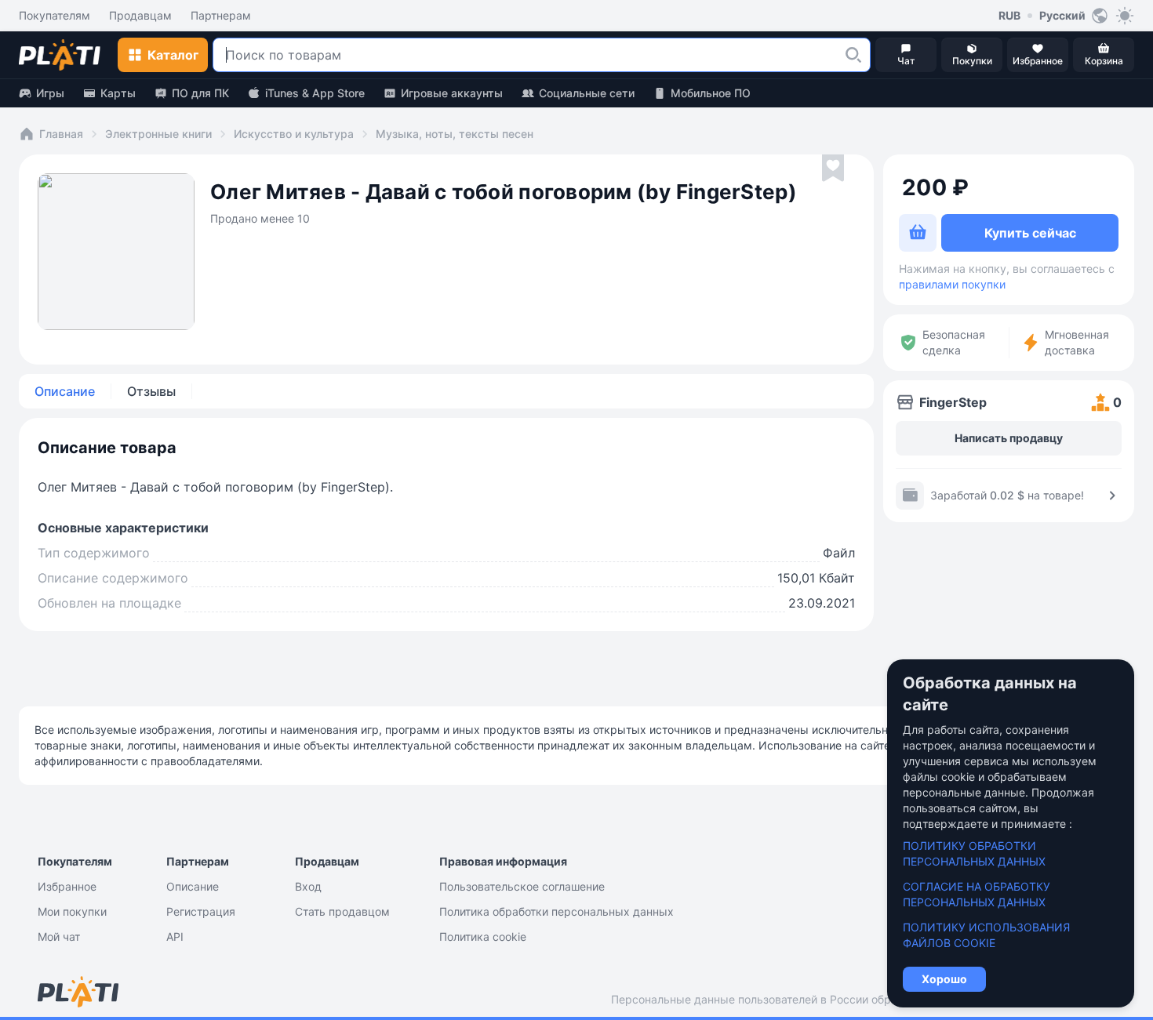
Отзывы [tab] (151, 391)
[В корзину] (918, 233)
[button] (853, 55)
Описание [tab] (65, 391)
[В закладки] (833, 168)
